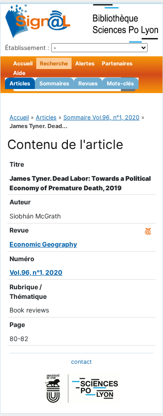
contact (81, 361)
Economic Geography (43, 244)
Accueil (23, 63)
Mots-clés (120, 83)
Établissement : (27, 47)
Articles (20, 83)
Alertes (85, 63)
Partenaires (117, 63)
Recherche (54, 63)
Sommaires (54, 83)
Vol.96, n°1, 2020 (36, 272)
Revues (88, 83)
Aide (19, 72)
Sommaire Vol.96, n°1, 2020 (101, 117)
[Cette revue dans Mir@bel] (148, 230)
